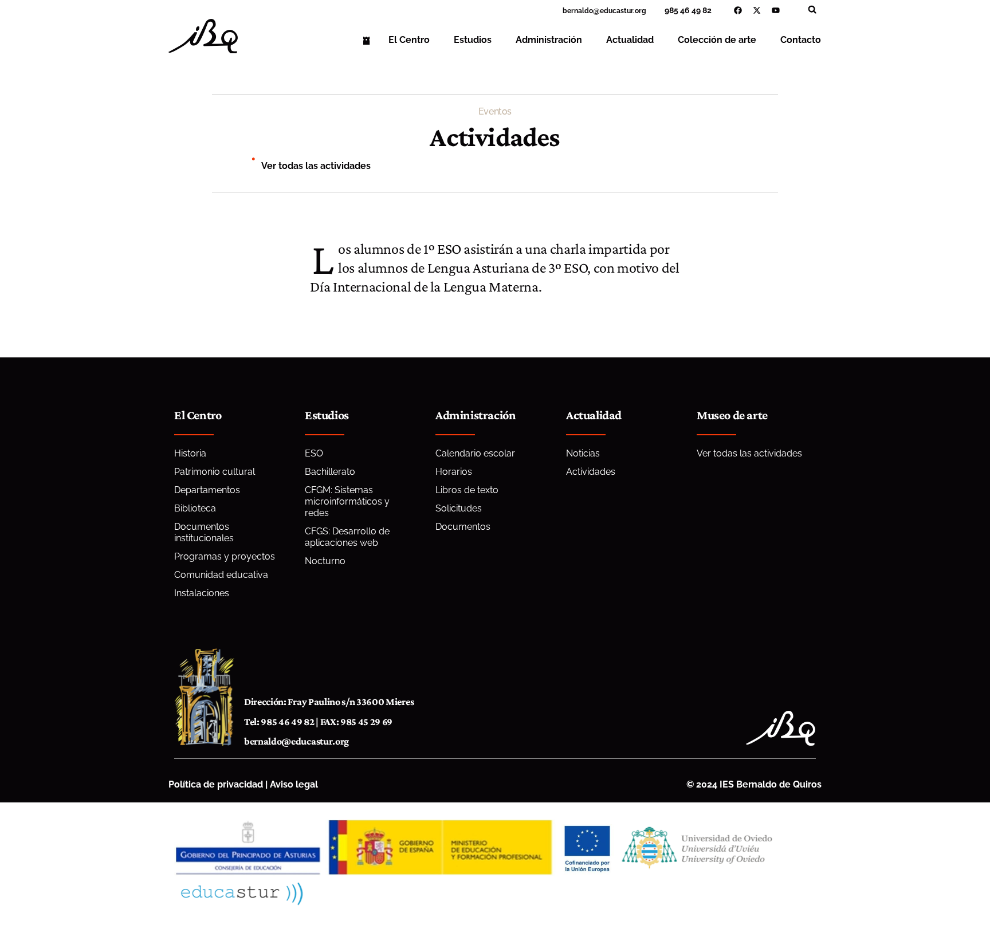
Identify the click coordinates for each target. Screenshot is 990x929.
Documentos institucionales (204, 532)
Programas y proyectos (224, 556)
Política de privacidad (215, 784)
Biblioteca (195, 508)
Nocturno (325, 561)
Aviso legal (294, 784)
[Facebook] (738, 10)
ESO (314, 453)
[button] (812, 9)
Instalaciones (201, 593)
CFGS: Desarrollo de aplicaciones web (347, 537)
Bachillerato (330, 471)
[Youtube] (776, 10)
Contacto (800, 39)
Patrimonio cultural (214, 471)
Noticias (583, 453)
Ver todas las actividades (316, 165)
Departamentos (207, 490)
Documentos (462, 526)
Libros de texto (466, 490)
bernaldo (578, 11)
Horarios (453, 471)
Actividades (590, 471)
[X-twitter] (757, 10)
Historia (190, 453)
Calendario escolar (475, 453)
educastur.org (623, 11)
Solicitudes (458, 508)
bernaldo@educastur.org (296, 741)
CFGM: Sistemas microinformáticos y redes (347, 501)
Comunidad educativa (221, 574)
